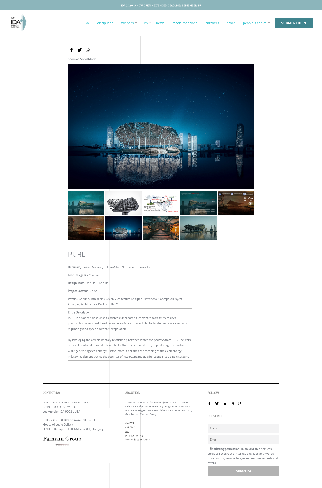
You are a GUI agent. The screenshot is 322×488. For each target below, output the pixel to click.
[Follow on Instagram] (233, 403)
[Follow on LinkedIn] (226, 403)
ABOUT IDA (132, 392)
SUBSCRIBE (215, 416)
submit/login (293, 23)
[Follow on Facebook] (211, 403)
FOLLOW (213, 392)
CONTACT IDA (51, 392)
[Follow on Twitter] (218, 403)
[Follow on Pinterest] (240, 403)
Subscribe (243, 471)
